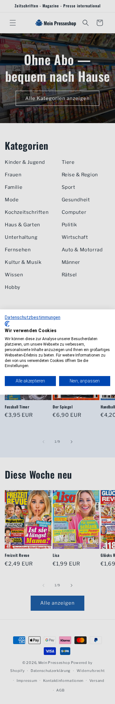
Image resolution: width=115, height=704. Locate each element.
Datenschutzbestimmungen (32, 317)
